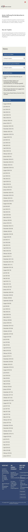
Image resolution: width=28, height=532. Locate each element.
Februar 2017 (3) (7, 420)
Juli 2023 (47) (7, 206)
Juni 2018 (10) (7, 375)
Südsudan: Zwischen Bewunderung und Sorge (13, 77)
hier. (3, 489)
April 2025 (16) (7, 148)
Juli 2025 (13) (7, 140)
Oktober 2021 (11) (8, 264)
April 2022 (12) (7, 248)
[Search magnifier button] (24, 58)
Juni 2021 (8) (7, 275)
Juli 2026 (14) (7, 106)
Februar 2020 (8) (7, 320)
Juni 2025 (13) (7, 142)
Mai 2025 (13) (7, 145)
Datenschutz (22, 497)
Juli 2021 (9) (6, 273)
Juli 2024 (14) (7, 173)
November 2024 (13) (8, 162)
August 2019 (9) (7, 336)
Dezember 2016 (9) (8, 425)
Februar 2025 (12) (8, 153)
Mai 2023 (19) (7, 212)
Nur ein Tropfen (7, 30)
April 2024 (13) (7, 181)
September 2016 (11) (8, 433)
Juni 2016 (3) (7, 442)
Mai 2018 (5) (7, 378)
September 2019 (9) (8, 334)
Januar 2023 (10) (7, 223)
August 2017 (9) (7, 403)
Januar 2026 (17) (7, 123)
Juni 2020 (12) (7, 309)
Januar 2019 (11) (7, 356)
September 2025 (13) (8, 134)
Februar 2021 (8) (7, 286)
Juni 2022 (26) (7, 242)
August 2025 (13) (8, 137)
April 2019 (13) (7, 347)
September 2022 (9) (8, 234)
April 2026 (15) (7, 115)
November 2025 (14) (8, 128)
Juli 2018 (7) (6, 372)
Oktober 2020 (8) (8, 298)
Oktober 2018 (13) (8, 364)
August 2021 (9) (7, 270)
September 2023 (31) (8, 200)
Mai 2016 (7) (7, 444)
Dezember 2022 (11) (8, 225)
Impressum (22, 494)
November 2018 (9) (8, 361)
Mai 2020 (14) (7, 311)
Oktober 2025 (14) (8, 131)
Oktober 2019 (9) (8, 331)
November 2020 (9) (8, 295)
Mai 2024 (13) (7, 178)
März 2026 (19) (7, 117)
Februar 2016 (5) (7, 453)
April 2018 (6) (7, 381)
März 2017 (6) (7, 417)
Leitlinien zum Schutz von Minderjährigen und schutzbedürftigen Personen (22, 484)
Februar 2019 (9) (7, 353)
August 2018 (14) (8, 370)
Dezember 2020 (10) (8, 292)
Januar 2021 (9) (7, 289)
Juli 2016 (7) (6, 439)
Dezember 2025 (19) (8, 126)
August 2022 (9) (7, 237)
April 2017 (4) (7, 414)
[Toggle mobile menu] (25, 2)
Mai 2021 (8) (7, 278)
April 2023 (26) (7, 214)
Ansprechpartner (15, 488)
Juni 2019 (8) (7, 342)
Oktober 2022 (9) (8, 231)
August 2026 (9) (7, 104)
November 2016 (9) (8, 428)
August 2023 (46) (8, 203)
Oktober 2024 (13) (8, 164)
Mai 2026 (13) (7, 112)
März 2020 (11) (7, 317)
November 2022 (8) (8, 228)
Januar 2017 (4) (7, 422)
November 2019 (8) (8, 328)
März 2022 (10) (7, 250)
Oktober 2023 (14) (8, 198)
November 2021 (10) (8, 261)
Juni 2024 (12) (7, 176)
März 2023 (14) (7, 217)
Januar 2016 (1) (7, 456)
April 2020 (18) (7, 314)
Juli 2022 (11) (7, 239)
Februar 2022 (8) (7, 253)
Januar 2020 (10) (7, 322)
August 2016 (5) (7, 436)
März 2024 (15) (7, 184)
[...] (21, 22)
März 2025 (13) (7, 151)
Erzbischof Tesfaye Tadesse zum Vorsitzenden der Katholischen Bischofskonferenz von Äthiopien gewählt (13, 82)
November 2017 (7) (8, 395)
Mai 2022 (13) (7, 245)
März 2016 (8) (7, 450)
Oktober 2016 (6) (8, 431)
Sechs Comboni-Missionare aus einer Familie (14, 86)
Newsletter (22, 491)
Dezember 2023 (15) (8, 192)
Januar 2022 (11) (7, 256)
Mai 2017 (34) (7, 411)
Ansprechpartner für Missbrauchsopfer (22, 477)
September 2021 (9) (8, 267)
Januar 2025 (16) (7, 156)
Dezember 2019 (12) (8, 325)
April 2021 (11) (7, 281)
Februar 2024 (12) (8, 187)
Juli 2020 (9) (6, 306)
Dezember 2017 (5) (8, 392)
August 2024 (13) (8, 170)
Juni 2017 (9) (7, 408)
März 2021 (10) (7, 284)
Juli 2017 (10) (7, 406)
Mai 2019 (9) (7, 345)
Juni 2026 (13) (7, 109)
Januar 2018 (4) (7, 389)
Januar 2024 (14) (7, 189)
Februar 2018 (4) (7, 386)
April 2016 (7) (7, 447)
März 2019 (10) (7, 350)
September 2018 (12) (8, 367)
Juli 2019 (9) (6, 339)
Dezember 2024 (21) (8, 159)
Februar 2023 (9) (7, 220)
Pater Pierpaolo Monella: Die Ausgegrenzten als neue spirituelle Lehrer (14, 89)
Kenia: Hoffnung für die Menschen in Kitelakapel (13, 15)
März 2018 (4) (7, 383)
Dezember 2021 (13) (8, 259)
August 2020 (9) (7, 303)
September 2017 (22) (8, 400)
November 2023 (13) (8, 195)
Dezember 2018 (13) (8, 359)
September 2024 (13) (8, 167)
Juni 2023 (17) (7, 209)
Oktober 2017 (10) (8, 397)
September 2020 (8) (8, 300)
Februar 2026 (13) (8, 120)
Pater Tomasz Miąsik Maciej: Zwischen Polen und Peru (14, 93)
